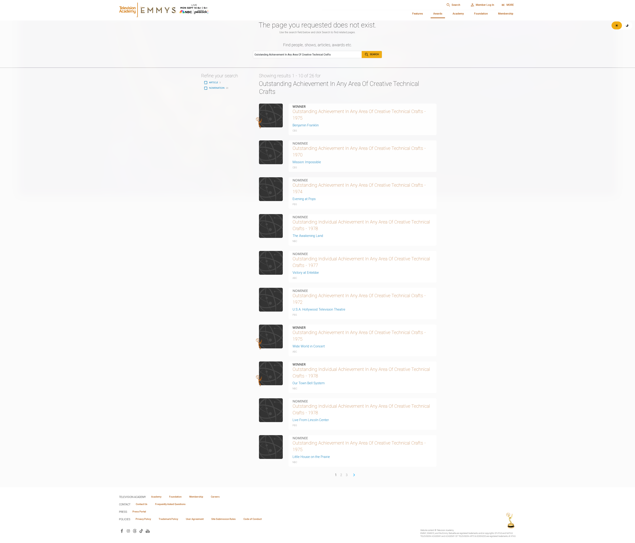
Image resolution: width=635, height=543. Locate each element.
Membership (505, 13)
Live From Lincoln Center (311, 420)
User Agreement (195, 519)
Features (417, 13)
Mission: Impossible (307, 162)
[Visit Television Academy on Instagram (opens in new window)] (128, 530)
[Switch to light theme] (617, 25)
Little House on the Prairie (311, 457)
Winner (299, 106)
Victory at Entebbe (306, 273)
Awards (437, 13)
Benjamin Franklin (306, 125)
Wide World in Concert (309, 346)
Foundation (481, 13)
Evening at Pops (304, 199)
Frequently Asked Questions (170, 504)
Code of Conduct (252, 519)
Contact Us (141, 504)
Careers (215, 496)
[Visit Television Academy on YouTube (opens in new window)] (147, 530)
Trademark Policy (168, 519)
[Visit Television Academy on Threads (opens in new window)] (135, 530)
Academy (458, 13)
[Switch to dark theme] (627, 25)
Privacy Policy (143, 519)
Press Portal (139, 511)
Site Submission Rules (223, 519)
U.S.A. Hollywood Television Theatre (319, 309)
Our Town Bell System (309, 383)
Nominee (300, 143)
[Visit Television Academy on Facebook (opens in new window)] (122, 530)
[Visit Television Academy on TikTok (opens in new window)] (141, 530)
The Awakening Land (308, 236)
